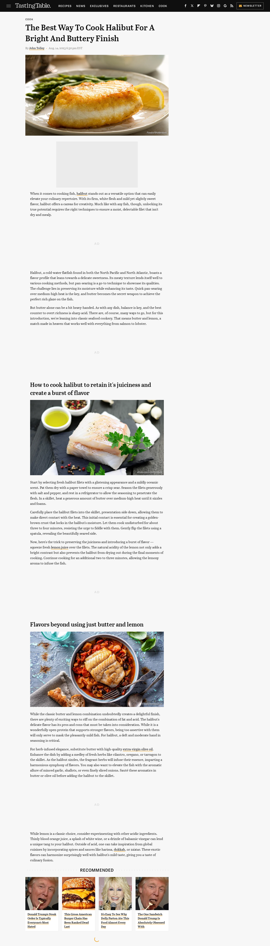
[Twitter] (192, 6)
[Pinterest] (205, 6)
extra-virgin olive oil (138, 749)
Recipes (64, 6)
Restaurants (124, 6)
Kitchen (147, 6)
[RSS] (232, 6)
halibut (82, 193)
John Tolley (36, 48)
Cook (163, 6)
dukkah (119, 849)
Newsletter (252, 5)
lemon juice (59, 547)
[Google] (225, 6)
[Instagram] (218, 6)
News (80, 6)
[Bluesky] (212, 6)
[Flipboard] (199, 6)
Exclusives (99, 6)
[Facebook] (185, 6)
